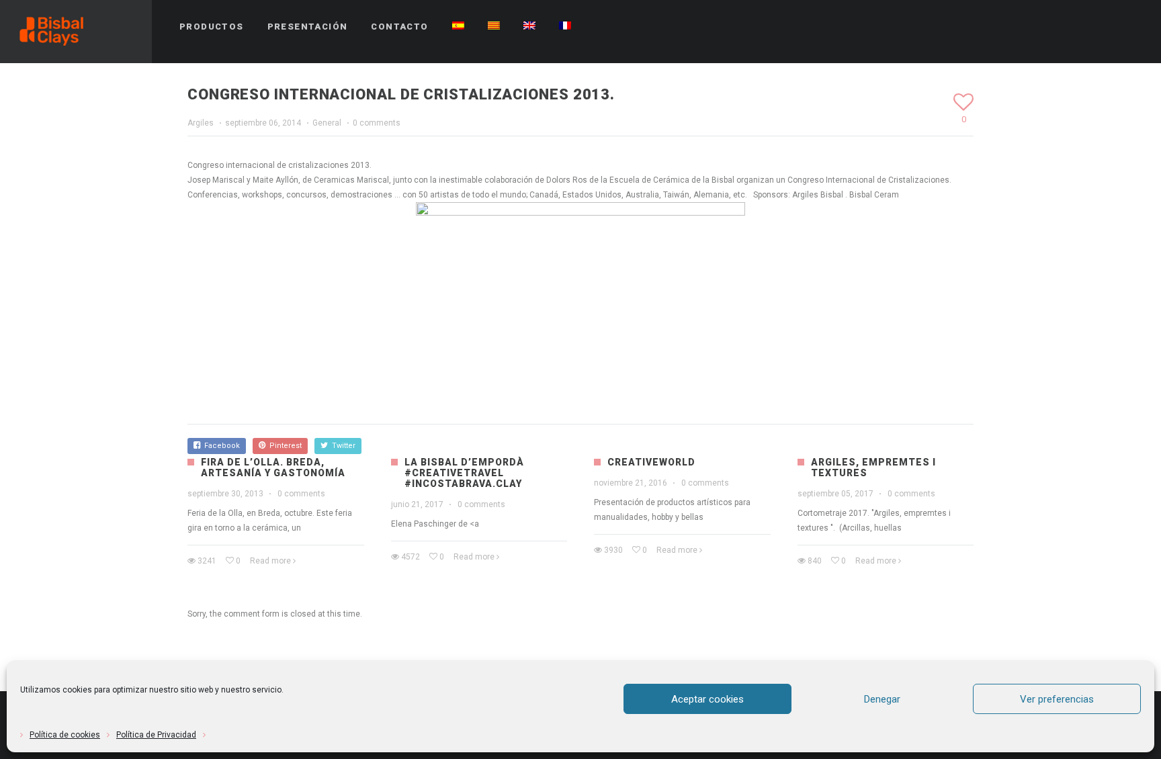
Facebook (220, 445)
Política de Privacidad (156, 735)
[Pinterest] (1083, 27)
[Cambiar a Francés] (565, 27)
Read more (270, 561)
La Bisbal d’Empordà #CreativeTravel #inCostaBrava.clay (464, 473)
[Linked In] (1132, 27)
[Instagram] (1108, 27)
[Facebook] (1059, 27)
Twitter (341, 445)
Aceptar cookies (707, 699)
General (326, 123)
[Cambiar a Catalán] (494, 27)
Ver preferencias (1057, 699)
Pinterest (283, 445)
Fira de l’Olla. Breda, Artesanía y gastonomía (273, 467)
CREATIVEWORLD (651, 462)
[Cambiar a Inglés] (529, 27)
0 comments (376, 123)
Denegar (882, 699)
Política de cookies (65, 735)
